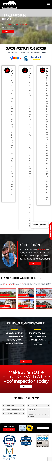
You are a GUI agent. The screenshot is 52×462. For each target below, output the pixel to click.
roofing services (19, 283)
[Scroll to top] (49, 457)
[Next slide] (49, 342)
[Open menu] (48, 4)
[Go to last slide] (3, 342)
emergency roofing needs (8, 284)
